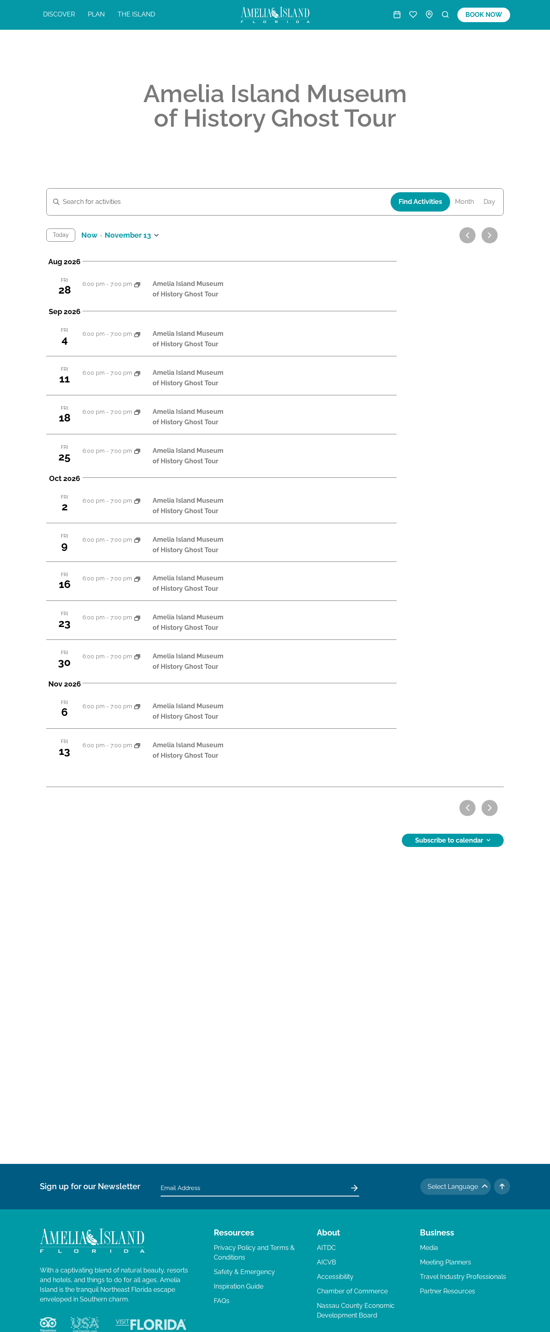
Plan (96, 14)
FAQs (222, 1301)
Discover (59, 14)
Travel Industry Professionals (463, 1277)
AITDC (326, 1248)
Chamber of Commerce (352, 1291)
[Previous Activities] (467, 235)
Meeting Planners (445, 1262)
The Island (136, 14)
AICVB (326, 1262)
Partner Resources (447, 1291)
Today (61, 235)
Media (429, 1248)
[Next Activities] (490, 235)
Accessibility (335, 1277)
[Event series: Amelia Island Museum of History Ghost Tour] (137, 284)
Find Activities (420, 202)
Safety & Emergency (244, 1272)
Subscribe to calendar (449, 840)
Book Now (483, 14)
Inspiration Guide (238, 1286)
